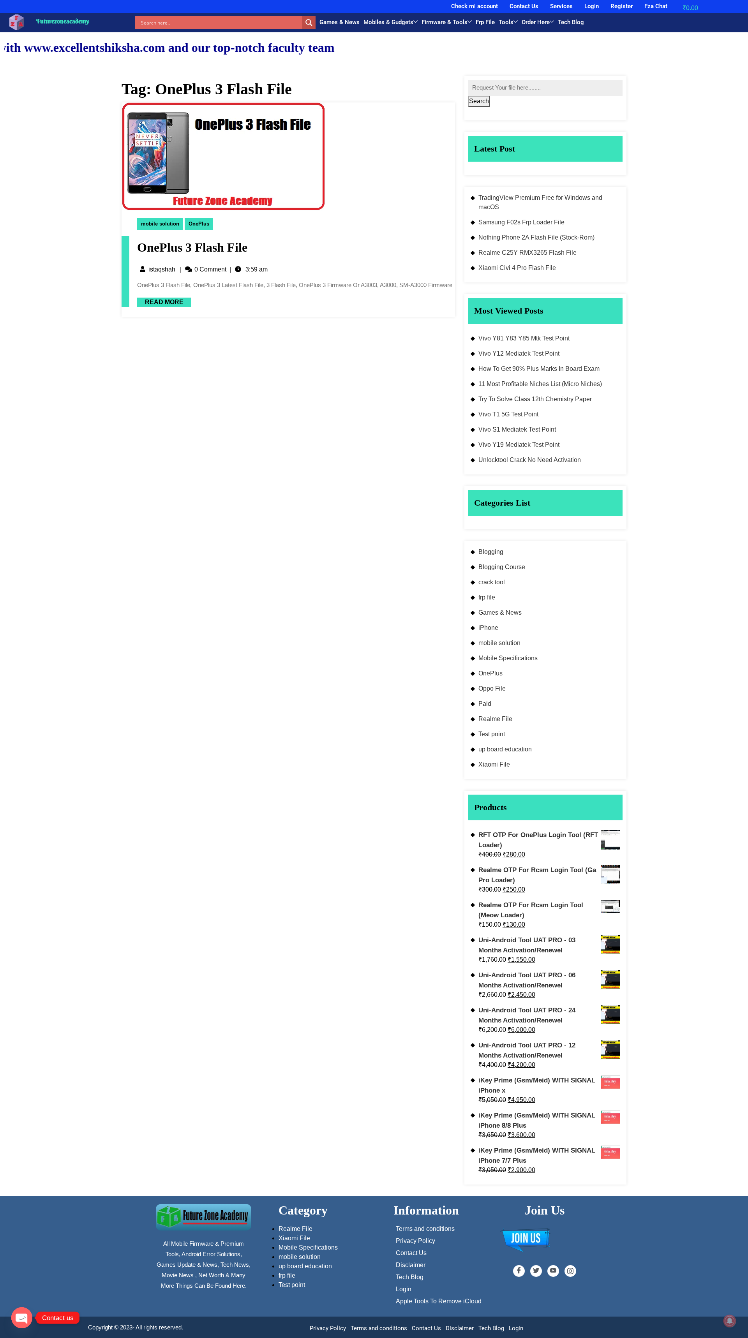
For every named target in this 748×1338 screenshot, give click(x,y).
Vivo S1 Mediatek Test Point (517, 429)
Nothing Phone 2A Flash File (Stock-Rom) (536, 237)
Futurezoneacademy (62, 21)
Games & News (339, 22)
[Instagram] (570, 1271)
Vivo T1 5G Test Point (508, 414)
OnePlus (199, 224)
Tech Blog (571, 22)
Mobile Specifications (508, 658)
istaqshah (161, 269)
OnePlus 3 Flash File (192, 247)
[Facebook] (519, 1271)
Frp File (485, 22)
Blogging (490, 551)
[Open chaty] (21, 1317)
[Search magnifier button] (309, 22)
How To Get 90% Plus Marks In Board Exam (539, 368)
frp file (486, 597)
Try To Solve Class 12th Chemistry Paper (535, 399)
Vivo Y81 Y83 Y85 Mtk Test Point (524, 338)
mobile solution (160, 224)
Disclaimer (460, 1328)
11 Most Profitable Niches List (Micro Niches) (540, 384)
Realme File (495, 719)
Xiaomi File (494, 764)
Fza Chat (655, 6)
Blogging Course (501, 567)
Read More (160, 301)
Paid (484, 703)
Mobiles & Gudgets (388, 22)
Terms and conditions (379, 1328)
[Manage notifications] (729, 1321)
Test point (491, 734)
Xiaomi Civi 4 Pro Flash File (517, 267)
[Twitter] (536, 1271)
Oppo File (492, 688)
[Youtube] (553, 1271)
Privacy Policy (328, 1328)
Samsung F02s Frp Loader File (521, 222)
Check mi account (474, 6)
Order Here (536, 22)
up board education (505, 749)
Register (621, 6)
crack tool (491, 582)
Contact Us (524, 6)
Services (561, 6)
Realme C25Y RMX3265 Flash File (527, 252)
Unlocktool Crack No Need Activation (529, 460)
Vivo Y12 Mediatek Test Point (518, 353)
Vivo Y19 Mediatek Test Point (518, 444)
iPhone (488, 627)
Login (591, 6)
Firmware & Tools (445, 22)
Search (479, 101)
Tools (506, 22)
